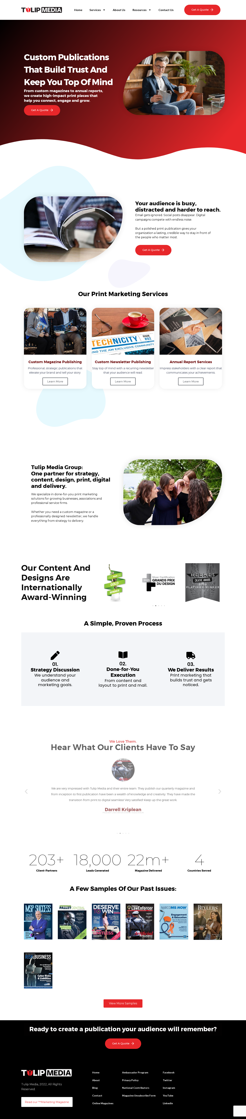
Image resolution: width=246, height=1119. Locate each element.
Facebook (169, 1072)
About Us (119, 10)
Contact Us (166, 10)
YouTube (168, 1095)
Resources (140, 10)
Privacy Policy (130, 1080)
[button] (155, 605)
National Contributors (135, 1087)
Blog (95, 1087)
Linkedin (168, 1103)
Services (95, 10)
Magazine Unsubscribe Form (139, 1095)
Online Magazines (102, 1103)
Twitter (167, 1080)
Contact (97, 1095)
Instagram (169, 1087)
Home (78, 10)
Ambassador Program (135, 1072)
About (96, 1080)
